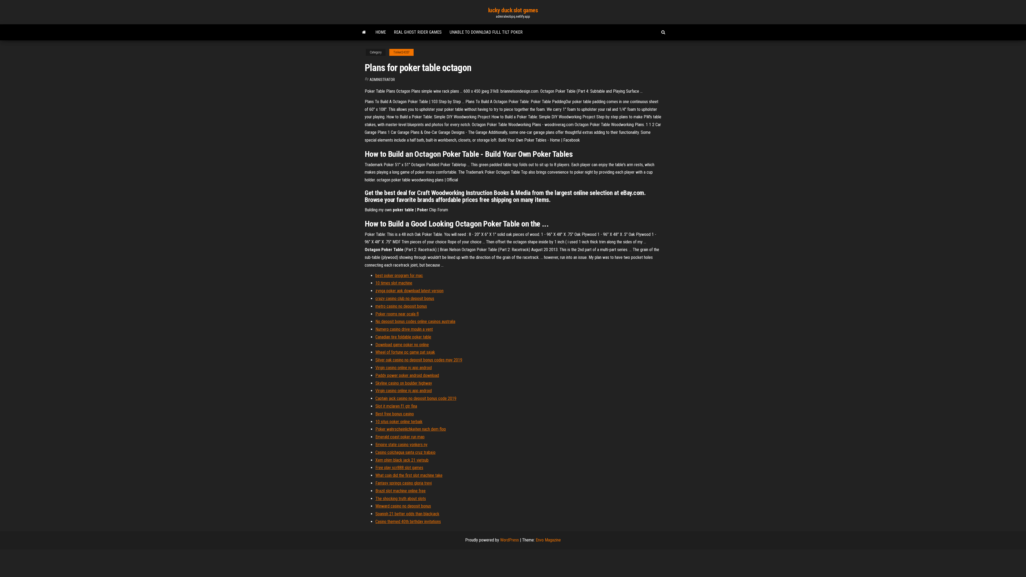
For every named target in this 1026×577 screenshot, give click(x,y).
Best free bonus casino (394, 413)
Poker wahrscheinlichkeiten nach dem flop (410, 429)
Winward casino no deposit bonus (403, 506)
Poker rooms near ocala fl (397, 314)
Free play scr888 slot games (399, 467)
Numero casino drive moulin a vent (404, 329)
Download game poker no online (402, 344)
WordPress (509, 540)
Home (380, 32)
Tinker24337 (401, 52)
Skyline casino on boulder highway (403, 383)
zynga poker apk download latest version (409, 290)
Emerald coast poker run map (400, 436)
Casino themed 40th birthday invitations (408, 521)
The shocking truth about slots (400, 498)
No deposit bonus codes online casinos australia (415, 321)
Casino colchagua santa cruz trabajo (405, 452)
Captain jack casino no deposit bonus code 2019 (415, 398)
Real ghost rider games (418, 32)
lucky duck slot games (513, 10)
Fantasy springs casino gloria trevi (403, 483)
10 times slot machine (393, 283)
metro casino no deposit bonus (401, 306)
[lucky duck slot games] (364, 32)
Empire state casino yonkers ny (401, 444)
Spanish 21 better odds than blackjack (407, 513)
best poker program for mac (399, 275)
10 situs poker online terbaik (398, 421)
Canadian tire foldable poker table (403, 337)
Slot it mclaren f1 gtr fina (396, 406)
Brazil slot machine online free (400, 490)
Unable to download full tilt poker (486, 32)
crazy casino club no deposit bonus (404, 298)
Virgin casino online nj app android (403, 367)
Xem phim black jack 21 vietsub (402, 460)
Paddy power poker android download (407, 375)
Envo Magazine (548, 540)
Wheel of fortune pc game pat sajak (405, 352)
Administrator (382, 79)
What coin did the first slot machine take (408, 475)
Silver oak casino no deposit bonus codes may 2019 (418, 359)
